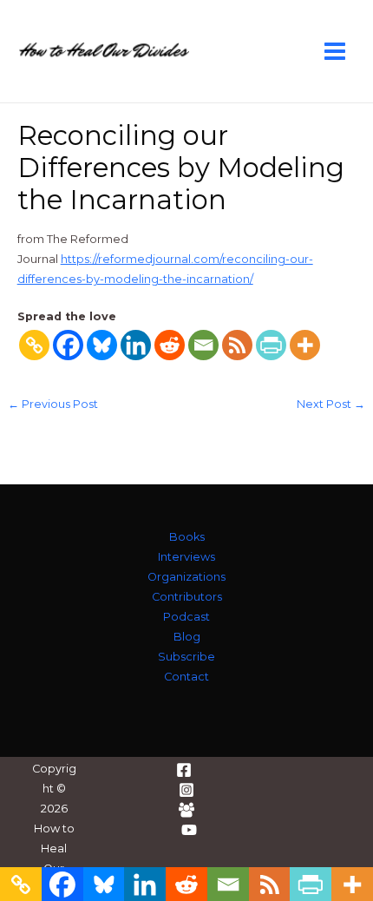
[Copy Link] (34, 345)
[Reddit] (169, 345)
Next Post (331, 405)
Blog (186, 636)
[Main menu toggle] (335, 50)
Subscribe (186, 656)
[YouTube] (189, 830)
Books (187, 536)
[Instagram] (186, 790)
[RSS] (237, 345)
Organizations (186, 576)
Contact (186, 676)
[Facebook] (68, 345)
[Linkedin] (136, 345)
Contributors (187, 596)
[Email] (203, 345)
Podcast (186, 616)
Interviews (186, 556)
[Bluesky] (102, 345)
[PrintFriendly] (271, 345)
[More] (305, 345)
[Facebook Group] (186, 810)
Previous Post (53, 405)
